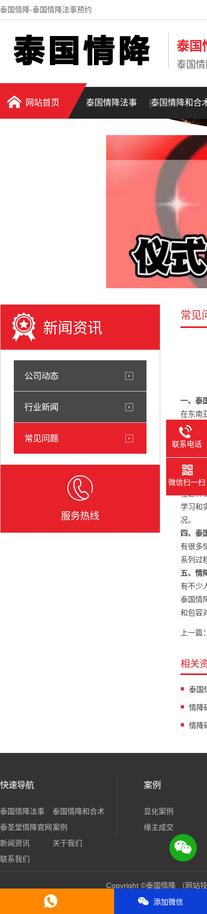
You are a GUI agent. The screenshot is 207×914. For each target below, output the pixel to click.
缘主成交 (159, 827)
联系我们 (15, 859)
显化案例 (159, 811)
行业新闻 (41, 407)
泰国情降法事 (111, 102)
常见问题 (41, 438)
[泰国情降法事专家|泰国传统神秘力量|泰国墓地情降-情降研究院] (81, 65)
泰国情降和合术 (79, 811)
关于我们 (67, 843)
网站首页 (42, 102)
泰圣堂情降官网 (26, 827)
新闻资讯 (15, 843)
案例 (60, 827)
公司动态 (41, 375)
